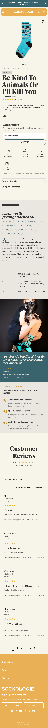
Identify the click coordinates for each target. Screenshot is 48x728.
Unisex (21, 229)
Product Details (9, 181)
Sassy (6, 229)
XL (23, 233)
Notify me (23, 142)
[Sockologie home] (23, 12)
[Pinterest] (33, 712)
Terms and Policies (23, 726)
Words (16, 233)
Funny (20, 225)
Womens (7, 233)
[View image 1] (22, 64)
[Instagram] (15, 712)
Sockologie (26, 723)
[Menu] (3, 12)
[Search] (37, 12)
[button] (13, 100)
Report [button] (27, 521)
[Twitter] (28, 712)
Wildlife (31, 229)
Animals (31, 221)
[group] (23, 464)
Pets (35, 225)
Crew (40, 221)
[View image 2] (24, 64)
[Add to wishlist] (41, 21)
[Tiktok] (24, 712)
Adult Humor (19, 221)
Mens (29, 225)
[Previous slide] (2, 3)
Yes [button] (23, 521)
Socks (13, 229)
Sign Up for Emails (11, 706)
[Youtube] (19, 712)
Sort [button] (6, 480)
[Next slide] (45, 3)
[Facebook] (11, 712)
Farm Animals (9, 225)
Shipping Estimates (11, 186)
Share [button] (31, 521)
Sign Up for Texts (32, 706)
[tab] (22, 489)
